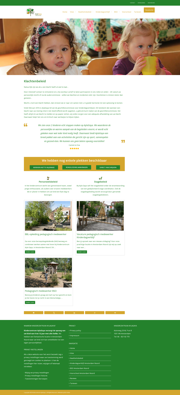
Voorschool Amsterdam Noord (82, 373)
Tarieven (73, 383)
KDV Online (67, 392)
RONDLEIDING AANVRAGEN (77, 167)
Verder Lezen (30, 252)
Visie (72, 353)
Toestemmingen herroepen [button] (36, 379)
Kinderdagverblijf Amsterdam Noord (85, 363)
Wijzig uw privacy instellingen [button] (37, 373)
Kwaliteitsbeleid (76, 358)
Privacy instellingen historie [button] (36, 376)
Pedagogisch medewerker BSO (41, 291)
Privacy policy (75, 331)
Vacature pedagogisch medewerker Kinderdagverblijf (95, 236)
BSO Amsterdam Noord (79, 368)
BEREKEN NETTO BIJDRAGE (43, 168)
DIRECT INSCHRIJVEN (108, 168)
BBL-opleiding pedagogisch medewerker (45, 234)
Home (72, 348)
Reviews (73, 378)
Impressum (74, 336)
